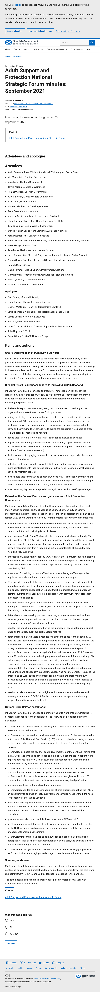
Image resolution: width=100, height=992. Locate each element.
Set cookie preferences (68, 31)
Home (7, 57)
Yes (12, 920)
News (26, 49)
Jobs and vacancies (68, 968)
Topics (17, 49)
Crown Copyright (51, 968)
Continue (11, 943)
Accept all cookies (15, 31)
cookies (17, 4)
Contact (30, 968)
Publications (37, 49)
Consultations (77, 49)
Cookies (39, 968)
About (7, 49)
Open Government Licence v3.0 (47, 979)
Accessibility (9, 968)
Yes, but (14, 933)
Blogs (88, 49)
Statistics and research (57, 49)
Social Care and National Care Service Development (33, 104)
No (11, 927)
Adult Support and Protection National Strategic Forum (37, 138)
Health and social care (18, 106)
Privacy (82, 968)
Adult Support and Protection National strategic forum (33, 897)
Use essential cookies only (40, 31)
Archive (20, 968)
